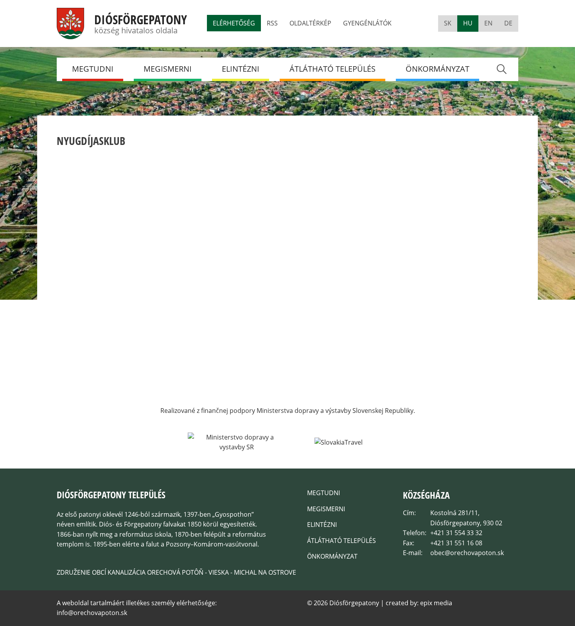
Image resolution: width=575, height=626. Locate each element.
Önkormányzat (437, 68)
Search (501, 69)
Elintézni (240, 68)
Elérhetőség (234, 23)
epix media (436, 603)
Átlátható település (332, 68)
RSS (272, 23)
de (508, 23)
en (488, 23)
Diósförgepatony (140, 19)
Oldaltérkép (310, 23)
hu (468, 23)
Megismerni (168, 68)
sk (447, 23)
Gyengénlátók (367, 23)
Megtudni (92, 68)
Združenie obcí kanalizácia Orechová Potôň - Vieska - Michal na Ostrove (176, 572)
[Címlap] (70, 34)
